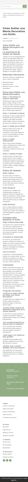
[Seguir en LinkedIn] (10, 460)
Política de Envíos (7, 414)
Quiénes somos (6, 442)
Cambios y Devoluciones (9, 411)
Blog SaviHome (6, 447)
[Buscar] (25, 6)
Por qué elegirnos (7, 444)
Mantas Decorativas (13, 13)
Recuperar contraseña (8, 435)
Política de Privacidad (8, 408)
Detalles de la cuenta (8, 432)
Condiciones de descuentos (9, 417)
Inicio (4, 13)
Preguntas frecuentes (8, 457)
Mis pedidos (6, 426)
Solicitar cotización (7, 454)
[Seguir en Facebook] (4, 460)
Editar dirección (6, 429)
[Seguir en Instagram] (7, 460)
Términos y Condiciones (9, 405)
